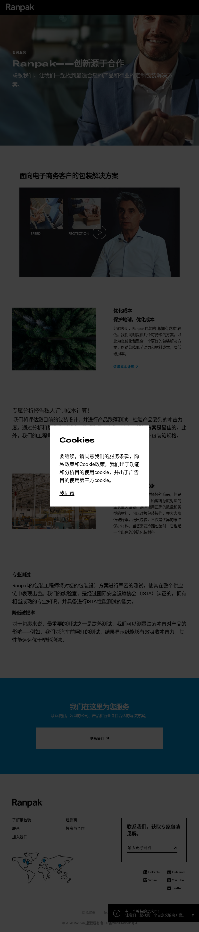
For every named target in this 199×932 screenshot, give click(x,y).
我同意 (67, 493)
